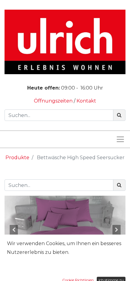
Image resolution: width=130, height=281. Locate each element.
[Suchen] (119, 115)
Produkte (17, 157)
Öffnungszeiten (54, 101)
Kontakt (86, 101)
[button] (14, 230)
